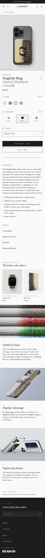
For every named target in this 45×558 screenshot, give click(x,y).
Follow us (7, 541)
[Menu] (3, 7)
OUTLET (28, 1)
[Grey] (10, 103)
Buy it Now (22, 150)
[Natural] (15, 103)
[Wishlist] (37, 7)
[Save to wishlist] (41, 78)
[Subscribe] (40, 514)
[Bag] (41, 7)
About (5, 523)
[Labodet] (22, 6)
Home (4, 492)
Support (6, 529)
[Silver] (4, 103)
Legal (4, 535)
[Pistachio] (21, 103)
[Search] (8, 7)
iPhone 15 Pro (12, 492)
